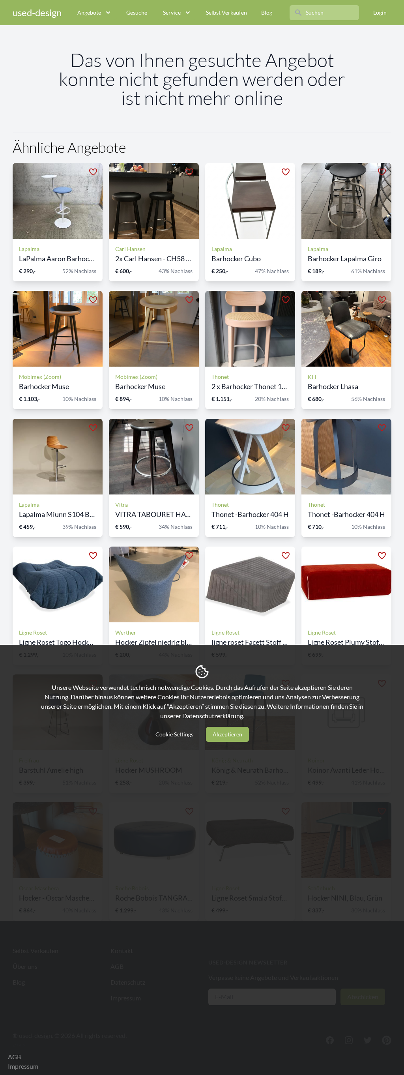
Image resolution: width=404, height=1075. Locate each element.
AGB (14, 1056)
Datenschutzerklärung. (213, 715)
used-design (37, 12)
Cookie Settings (174, 734)
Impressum (23, 1066)
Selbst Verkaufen (226, 12)
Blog (266, 12)
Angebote (89, 12)
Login (380, 12)
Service (172, 12)
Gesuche (136, 12)
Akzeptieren (227, 734)
